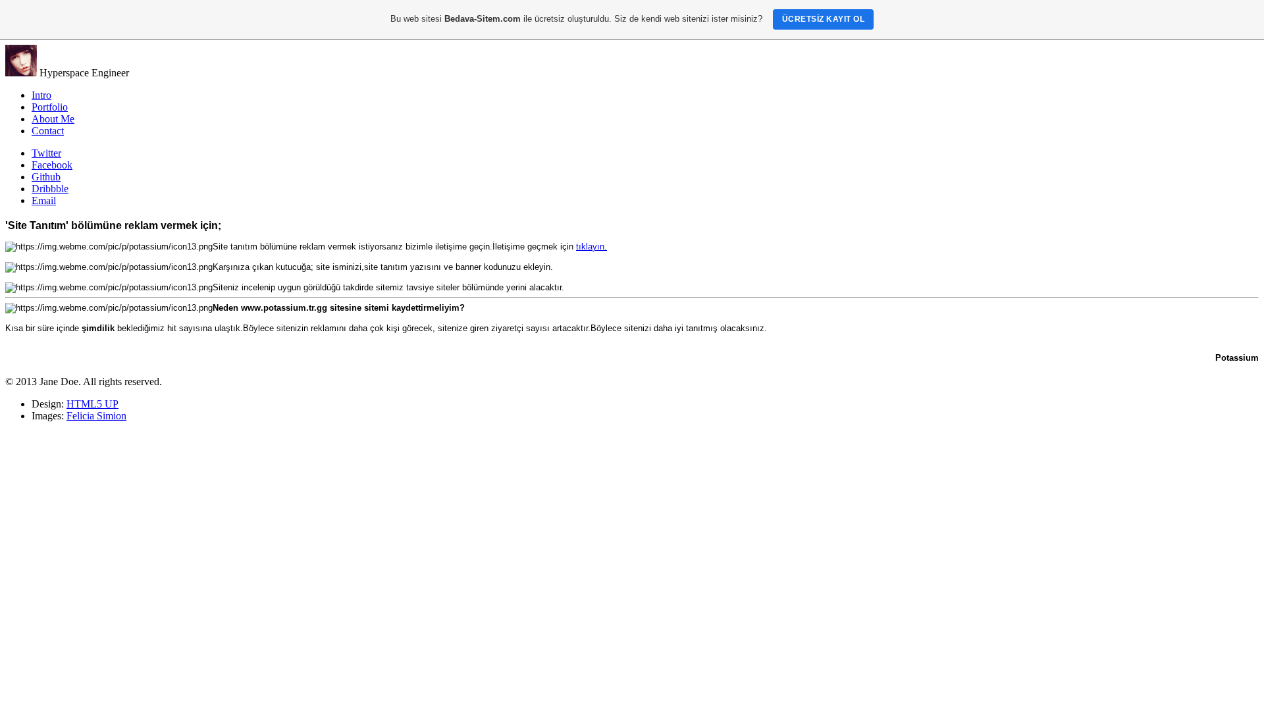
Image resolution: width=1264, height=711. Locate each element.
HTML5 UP (92, 403)
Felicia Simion (96, 415)
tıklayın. (591, 246)
